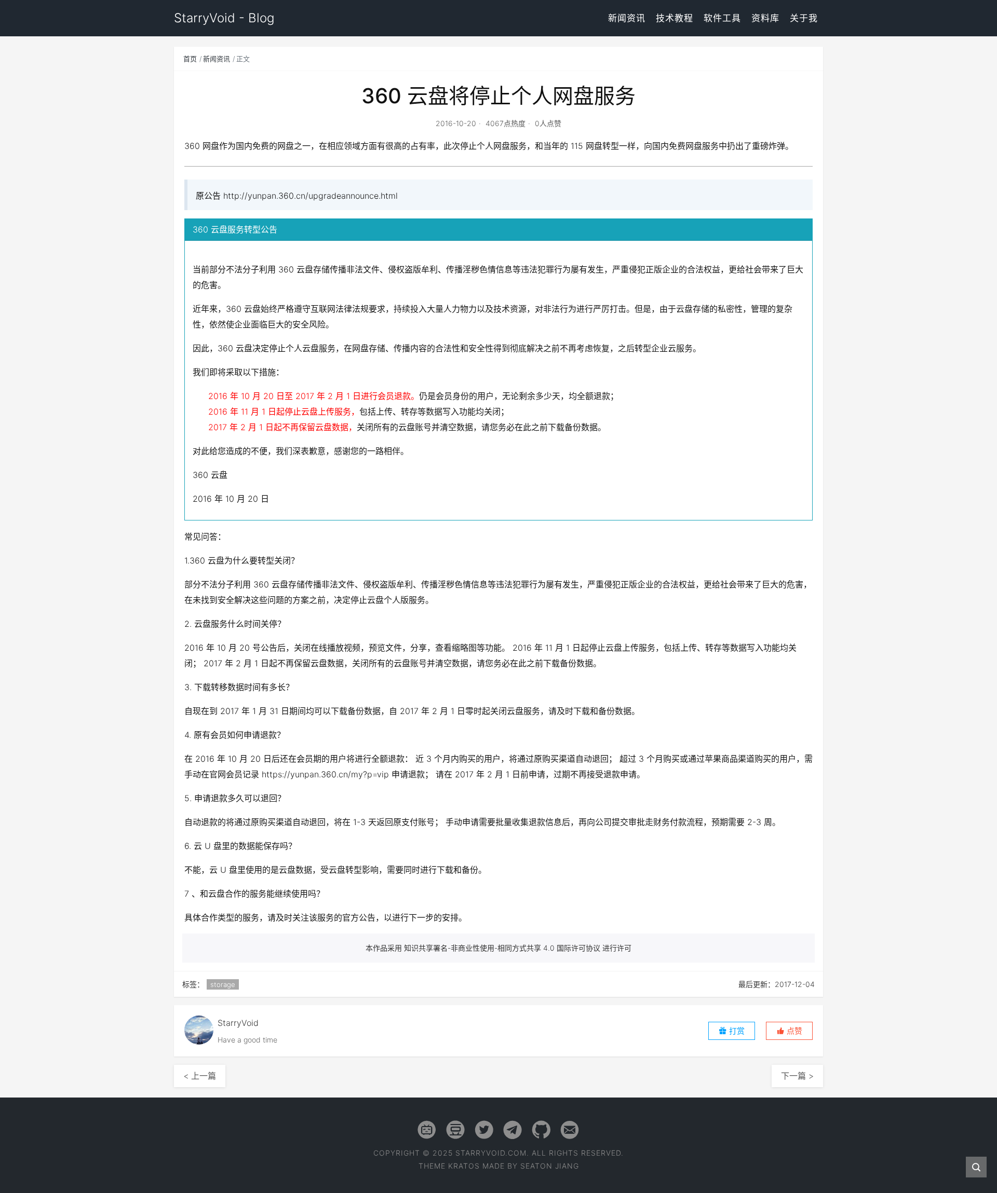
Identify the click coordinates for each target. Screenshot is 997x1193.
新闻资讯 (626, 18)
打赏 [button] (736, 1031)
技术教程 (674, 18)
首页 (190, 58)
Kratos (464, 1165)
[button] (789, 1031)
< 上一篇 (199, 1076)
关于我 (804, 18)
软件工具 (722, 18)
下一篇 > (797, 1076)
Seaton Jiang (549, 1165)
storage (222, 984)
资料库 (765, 18)
